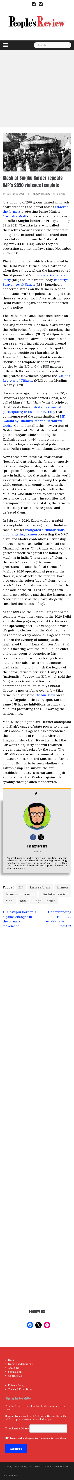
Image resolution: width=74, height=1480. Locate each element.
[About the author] (37, 793)
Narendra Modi (14, 216)
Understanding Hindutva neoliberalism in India (58, 919)
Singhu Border (44, 901)
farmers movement (20, 894)
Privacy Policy (16, 1385)
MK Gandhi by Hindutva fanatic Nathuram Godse (34, 421)
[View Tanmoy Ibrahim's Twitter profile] (41, 837)
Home (11, 1360)
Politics (61, 193)
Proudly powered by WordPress (22, 1466)
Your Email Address (17, 1428)
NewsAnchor (60, 1466)
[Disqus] (37, 1073)
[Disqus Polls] (37, 979)
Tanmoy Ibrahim (40, 193)
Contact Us (15, 1375)
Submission (15, 1371)
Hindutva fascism (54, 894)
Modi (10, 901)
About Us (13, 1367)
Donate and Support (20, 1364)
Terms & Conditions (20, 1389)
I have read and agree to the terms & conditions (37, 1438)
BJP (21, 887)
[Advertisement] (37, 89)
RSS (23, 901)
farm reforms (40, 887)
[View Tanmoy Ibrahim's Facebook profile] (33, 837)
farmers (63, 887)
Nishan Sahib (45, 695)
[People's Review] (37, 22)
